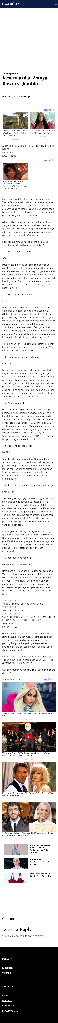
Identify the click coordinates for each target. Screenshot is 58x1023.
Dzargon (11, 3)
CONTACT (7, 1000)
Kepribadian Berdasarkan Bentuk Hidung (39, 861)
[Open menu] (56, 3)
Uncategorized (10, 73)
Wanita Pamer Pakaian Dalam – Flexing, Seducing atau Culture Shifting (40, 848)
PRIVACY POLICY (10, 1011)
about (5, 995)
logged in (20, 936)
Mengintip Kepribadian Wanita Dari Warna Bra (41, 875)
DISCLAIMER (8, 1006)
